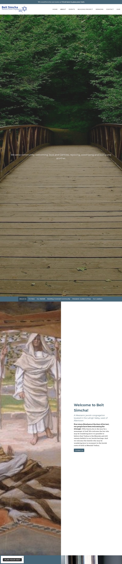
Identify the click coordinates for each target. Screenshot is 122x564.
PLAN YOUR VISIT (12, 560)
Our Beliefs (41, 299)
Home (55, 9)
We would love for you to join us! (61, 2)
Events (72, 9)
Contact (110, 9)
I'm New (31, 299)
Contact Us (79, 450)
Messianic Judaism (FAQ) (81, 299)
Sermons (99, 9)
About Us (22, 299)
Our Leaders (97, 299)
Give (118, 9)
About (63, 9)
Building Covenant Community (58, 299)
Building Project (85, 9)
